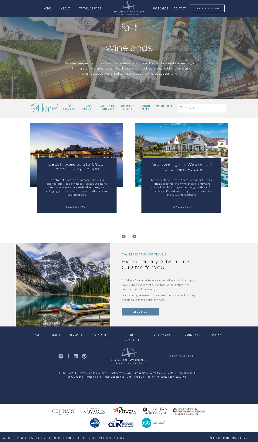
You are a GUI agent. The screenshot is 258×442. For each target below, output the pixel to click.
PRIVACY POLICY (114, 438)
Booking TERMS (93, 438)
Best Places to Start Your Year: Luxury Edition (76, 166)
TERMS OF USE (73, 438)
